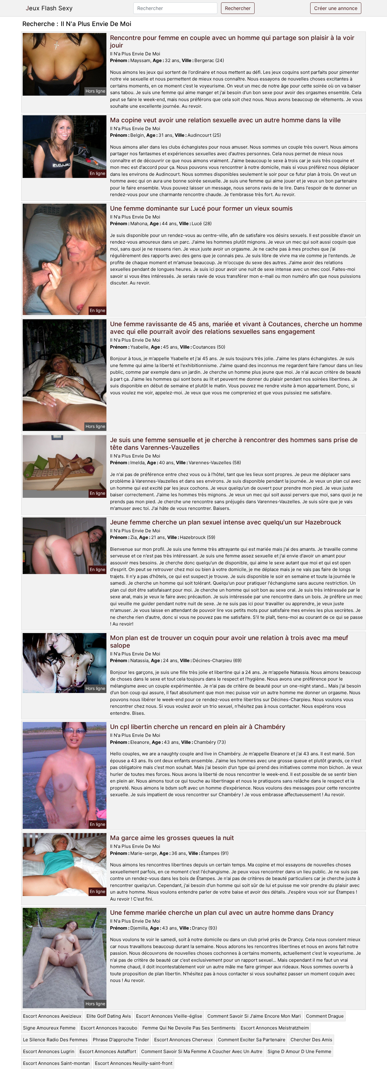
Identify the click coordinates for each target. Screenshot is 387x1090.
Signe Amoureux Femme (49, 1028)
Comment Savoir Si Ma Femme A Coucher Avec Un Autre (201, 1051)
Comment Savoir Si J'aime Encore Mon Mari (254, 1016)
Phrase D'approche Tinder (121, 1039)
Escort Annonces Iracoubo (109, 1028)
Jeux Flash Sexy (49, 8)
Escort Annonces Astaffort (108, 1051)
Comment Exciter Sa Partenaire (251, 1039)
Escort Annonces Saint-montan (56, 1063)
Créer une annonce (335, 8)
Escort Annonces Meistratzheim (275, 1028)
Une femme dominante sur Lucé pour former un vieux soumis (201, 208)
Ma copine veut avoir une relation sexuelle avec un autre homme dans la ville (225, 120)
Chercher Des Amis (311, 1039)
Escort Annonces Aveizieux (52, 1016)
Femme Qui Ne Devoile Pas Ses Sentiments (189, 1028)
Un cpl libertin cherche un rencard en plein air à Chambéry (197, 726)
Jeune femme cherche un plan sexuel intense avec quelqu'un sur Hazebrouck (225, 522)
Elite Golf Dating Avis (108, 1016)
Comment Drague (325, 1016)
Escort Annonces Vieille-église (169, 1016)
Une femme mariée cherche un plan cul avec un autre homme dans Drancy (222, 912)
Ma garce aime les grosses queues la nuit (172, 838)
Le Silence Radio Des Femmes (55, 1039)
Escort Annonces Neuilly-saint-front (133, 1063)
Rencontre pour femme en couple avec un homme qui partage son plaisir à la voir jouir (232, 41)
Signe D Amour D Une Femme (299, 1051)
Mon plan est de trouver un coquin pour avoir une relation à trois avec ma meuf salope (229, 641)
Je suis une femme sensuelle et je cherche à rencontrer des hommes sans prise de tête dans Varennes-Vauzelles (234, 443)
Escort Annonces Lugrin (48, 1051)
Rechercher (238, 8)
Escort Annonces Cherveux (183, 1039)
